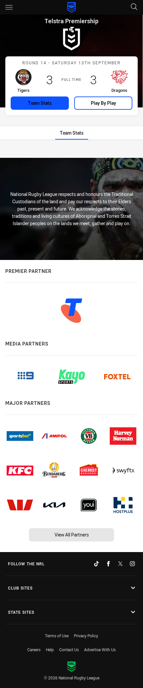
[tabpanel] (71, 149)
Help (50, 649)
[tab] (71, 133)
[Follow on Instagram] (132, 564)
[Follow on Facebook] (108, 564)
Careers (34, 649)
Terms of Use (57, 635)
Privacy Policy (86, 635)
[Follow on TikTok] (96, 564)
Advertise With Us (100, 649)
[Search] (134, 7)
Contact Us (69, 649)
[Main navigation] (9, 7)
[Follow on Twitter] (120, 564)
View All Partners (72, 535)
